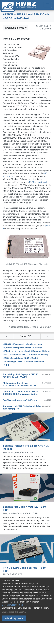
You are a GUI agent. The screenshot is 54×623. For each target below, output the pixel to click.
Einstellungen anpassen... (14, 612)
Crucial (7, 348)
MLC (6, 354)
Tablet (34, 358)
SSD (26, 358)
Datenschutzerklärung (12, 605)
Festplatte (18, 348)
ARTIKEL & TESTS (14, 14)
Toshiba (28, 361)
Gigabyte (8, 351)
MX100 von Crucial (38, 182)
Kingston (36, 351)
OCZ (25, 354)
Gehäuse (37, 348)
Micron (46, 351)
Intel (27, 351)
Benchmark (19, 344)
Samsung (43, 354)
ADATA (7, 344)
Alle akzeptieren (14, 618)
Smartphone (16, 358)
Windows (39, 361)
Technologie (9, 361)
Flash (28, 348)
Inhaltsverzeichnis (15, 27)
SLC (6, 358)
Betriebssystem (34, 344)
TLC (20, 361)
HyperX (19, 351)
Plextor (33, 354)
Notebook (15, 354)
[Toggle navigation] (48, 5)
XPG (6, 365)
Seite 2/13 (26, 336)
